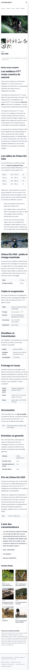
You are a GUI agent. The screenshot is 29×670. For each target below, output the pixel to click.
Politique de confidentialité (7, 664)
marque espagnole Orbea (15, 165)
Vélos (13, 8)
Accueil (3, 8)
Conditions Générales (6, 666)
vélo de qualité (21, 414)
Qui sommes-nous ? (20, 664)
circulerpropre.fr (6, 2)
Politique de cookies (16, 662)
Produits (8, 8)
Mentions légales (5, 662)
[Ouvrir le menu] (26, 2)
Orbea (17, 8)
